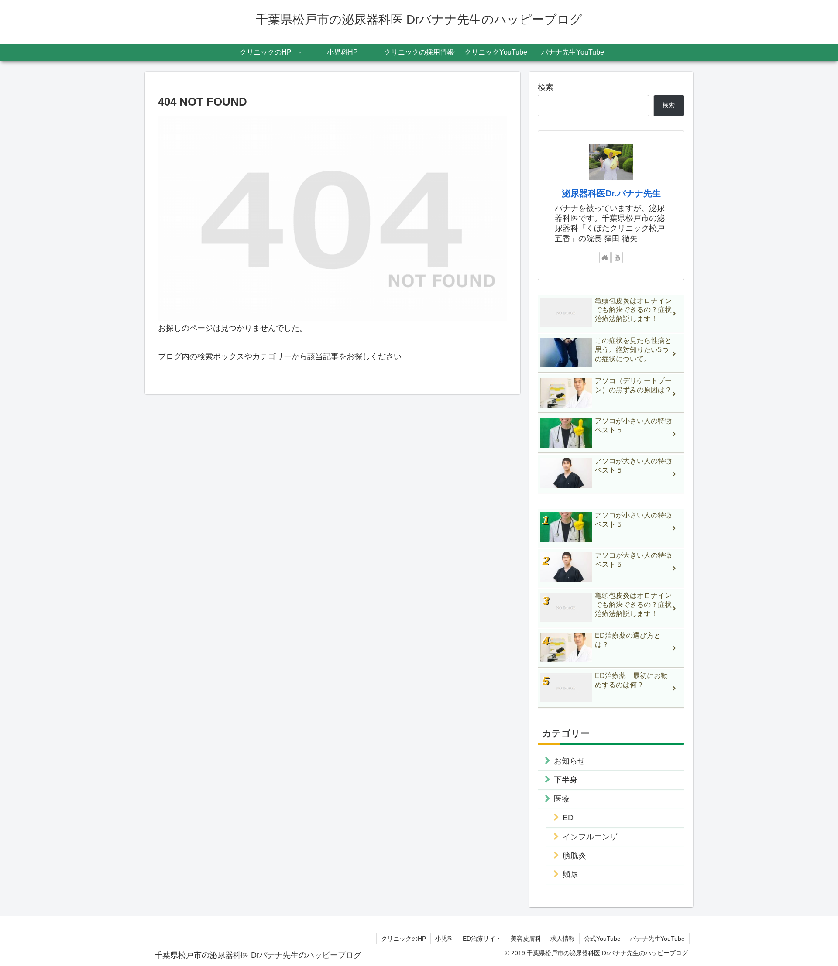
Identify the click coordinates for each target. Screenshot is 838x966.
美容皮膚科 (526, 938)
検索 (545, 87)
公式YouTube (602, 938)
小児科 (444, 938)
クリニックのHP (403, 938)
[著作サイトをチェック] (605, 257)
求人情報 (562, 938)
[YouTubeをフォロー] (617, 257)
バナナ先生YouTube (657, 938)
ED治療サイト (482, 938)
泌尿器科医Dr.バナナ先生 (611, 193)
